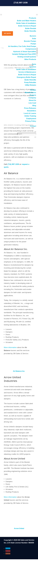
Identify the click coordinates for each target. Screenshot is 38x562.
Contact (33, 126)
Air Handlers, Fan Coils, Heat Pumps (22, 46)
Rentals (33, 90)
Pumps (33, 44)
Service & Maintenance (27, 72)
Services (32, 67)
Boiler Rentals (30, 28)
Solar (34, 38)
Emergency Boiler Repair (26, 77)
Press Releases (30, 108)
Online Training (30, 116)
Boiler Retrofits (30, 80)
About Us (32, 100)
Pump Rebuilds (30, 82)
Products (32, 18)
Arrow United (19, 528)
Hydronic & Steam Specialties (24, 51)
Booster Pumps (30, 41)
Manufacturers (30, 92)
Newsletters (31, 111)
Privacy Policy (30, 121)
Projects (33, 95)
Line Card (32, 103)
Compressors (31, 49)
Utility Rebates (30, 85)
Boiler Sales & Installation (26, 23)
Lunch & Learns (30, 113)
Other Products (30, 59)
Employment (31, 118)
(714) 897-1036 (13, 164)
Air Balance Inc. (19, 371)
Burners (33, 36)
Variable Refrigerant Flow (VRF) (24, 54)
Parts (34, 64)
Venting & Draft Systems (26, 57)
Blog (34, 105)
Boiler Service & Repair (27, 26)
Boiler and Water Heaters (26, 21)
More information (10, 347)
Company (32, 98)
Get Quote (7, 33)
